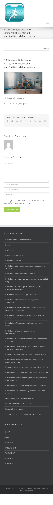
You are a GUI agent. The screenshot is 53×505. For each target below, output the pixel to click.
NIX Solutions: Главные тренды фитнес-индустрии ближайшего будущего (23, 288)
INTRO (7, 437)
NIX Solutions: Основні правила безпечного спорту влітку (24, 324)
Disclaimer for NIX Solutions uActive (18, 240)
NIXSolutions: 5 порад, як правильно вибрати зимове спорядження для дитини (25, 347)
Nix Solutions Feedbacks (14, 255)
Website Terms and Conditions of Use (18, 404)
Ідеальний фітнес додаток (15, 409)
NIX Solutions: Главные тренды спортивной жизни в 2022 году (26, 280)
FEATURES (9, 443)
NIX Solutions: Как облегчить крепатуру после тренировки (22, 301)
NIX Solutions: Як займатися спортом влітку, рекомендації (21, 332)
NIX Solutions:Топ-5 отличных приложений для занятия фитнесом (26, 340)
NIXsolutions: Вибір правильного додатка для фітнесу (25, 354)
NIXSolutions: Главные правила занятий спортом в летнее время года (24, 360)
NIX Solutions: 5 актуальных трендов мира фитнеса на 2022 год (25, 267)
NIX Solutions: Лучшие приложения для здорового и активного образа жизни (25, 309)
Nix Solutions (10, 250)
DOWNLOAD (9, 464)
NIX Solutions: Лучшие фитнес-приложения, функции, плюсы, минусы (25, 316)
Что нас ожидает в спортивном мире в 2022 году (23, 414)
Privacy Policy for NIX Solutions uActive (19, 398)
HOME (7, 432)
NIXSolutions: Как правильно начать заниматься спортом (26, 372)
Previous (46, 48)
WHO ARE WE (10, 453)
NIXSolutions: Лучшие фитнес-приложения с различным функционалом (26, 379)
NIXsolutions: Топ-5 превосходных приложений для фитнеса (25, 392)
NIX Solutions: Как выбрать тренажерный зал (22, 294)
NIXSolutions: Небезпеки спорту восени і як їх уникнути (25, 385)
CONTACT (9, 458)
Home (7, 245)
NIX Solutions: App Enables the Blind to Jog (21, 274)
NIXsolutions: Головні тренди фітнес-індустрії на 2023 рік (26, 367)
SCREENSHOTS (10, 448)
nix (7, 104)
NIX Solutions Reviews (13, 261)
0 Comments (28, 104)
